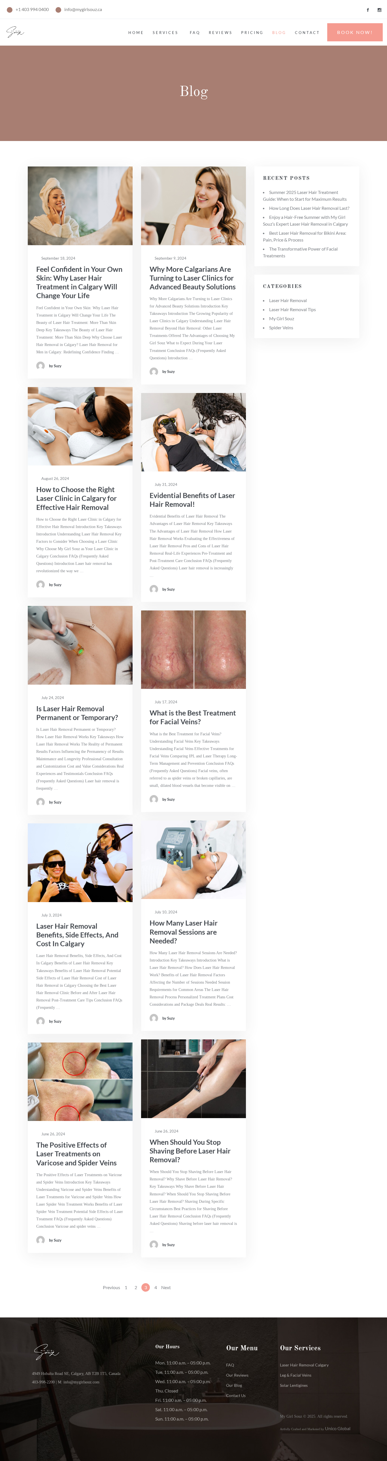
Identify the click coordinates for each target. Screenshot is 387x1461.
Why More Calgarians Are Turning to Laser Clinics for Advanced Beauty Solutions (193, 278)
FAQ (230, 1364)
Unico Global (337, 1428)
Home (136, 32)
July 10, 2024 (165, 912)
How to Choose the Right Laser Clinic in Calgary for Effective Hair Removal (76, 498)
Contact (307, 32)
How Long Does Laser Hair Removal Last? (309, 208)
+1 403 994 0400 (32, 9)
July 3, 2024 (51, 915)
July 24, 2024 (52, 697)
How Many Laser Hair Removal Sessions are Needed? (184, 932)
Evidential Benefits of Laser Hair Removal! (192, 499)
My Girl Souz (281, 318)
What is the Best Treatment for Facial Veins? (193, 717)
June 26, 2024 (166, 1131)
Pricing (252, 32)
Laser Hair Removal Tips (292, 309)
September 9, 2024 (170, 258)
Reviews (221, 32)
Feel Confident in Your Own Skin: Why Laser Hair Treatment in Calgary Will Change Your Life (79, 282)
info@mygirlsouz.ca (83, 9)
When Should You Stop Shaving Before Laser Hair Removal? (190, 1151)
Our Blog (234, 1385)
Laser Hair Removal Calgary (304, 1364)
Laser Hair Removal (288, 300)
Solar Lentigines (294, 1385)
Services (165, 32)
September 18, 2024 (58, 258)
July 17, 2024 (165, 702)
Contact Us (236, 1395)
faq (195, 32)
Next (166, 1287)
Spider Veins (281, 327)
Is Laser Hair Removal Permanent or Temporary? (77, 712)
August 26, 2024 (55, 478)
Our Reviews (237, 1375)
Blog (279, 32)
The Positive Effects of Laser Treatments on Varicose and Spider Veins (76, 1153)
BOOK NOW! (355, 32)
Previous (111, 1287)
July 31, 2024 (165, 484)
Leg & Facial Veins (295, 1375)
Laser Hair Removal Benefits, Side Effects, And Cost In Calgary (77, 935)
